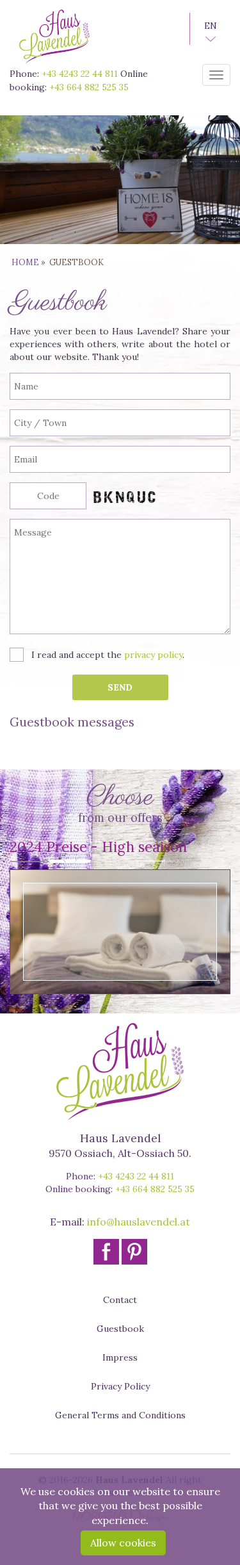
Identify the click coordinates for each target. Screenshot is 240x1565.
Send (120, 687)
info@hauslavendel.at (138, 1221)
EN (210, 25)
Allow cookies (123, 1542)
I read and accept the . (107, 654)
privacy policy (153, 654)
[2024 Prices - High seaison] (120, 931)
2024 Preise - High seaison (98, 846)
